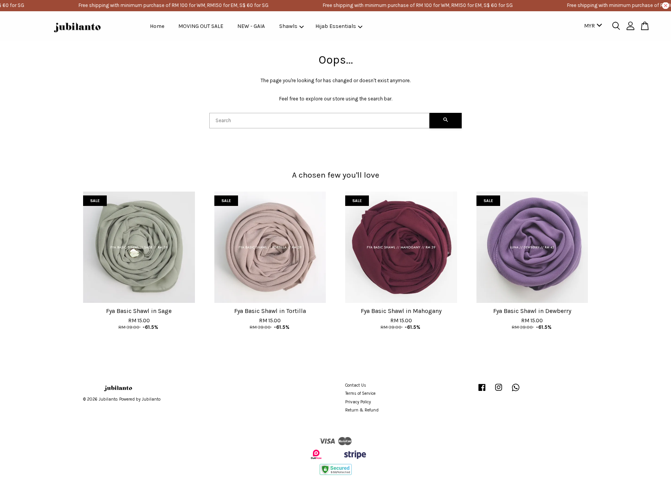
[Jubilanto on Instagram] (498, 391)
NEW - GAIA (251, 26)
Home (157, 26)
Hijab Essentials (335, 26)
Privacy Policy (358, 401)
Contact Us (355, 385)
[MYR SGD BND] (591, 26)
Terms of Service (360, 393)
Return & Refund (362, 410)
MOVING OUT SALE (200, 26)
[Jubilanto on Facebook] (481, 391)
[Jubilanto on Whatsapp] (515, 391)
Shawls (288, 26)
